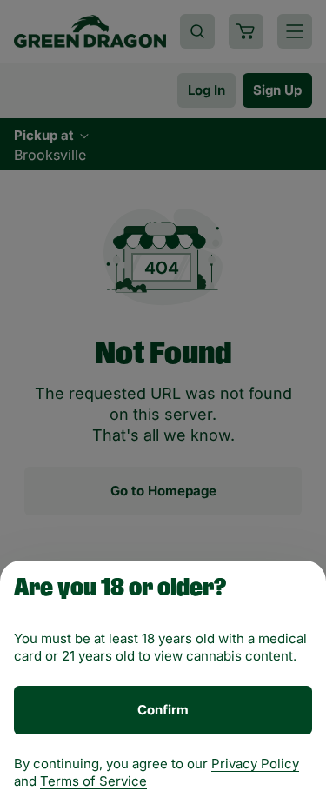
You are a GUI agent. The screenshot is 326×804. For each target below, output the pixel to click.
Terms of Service (93, 781)
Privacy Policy (255, 763)
